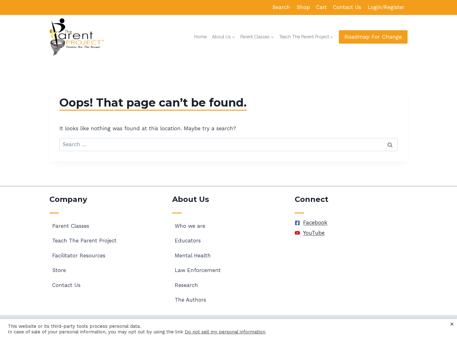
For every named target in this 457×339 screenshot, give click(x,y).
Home (200, 36)
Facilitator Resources (78, 255)
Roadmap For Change (373, 36)
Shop (303, 7)
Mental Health (193, 255)
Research (186, 285)
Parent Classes (70, 226)
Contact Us (347, 7)
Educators (188, 240)
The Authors (190, 300)
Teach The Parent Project (84, 240)
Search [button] (281, 7)
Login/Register (386, 7)
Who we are (190, 226)
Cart (321, 7)
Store (59, 270)
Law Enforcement (198, 270)
